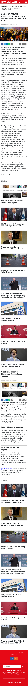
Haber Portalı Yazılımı (15, 682)
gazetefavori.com (6, 469)
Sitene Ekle (14, 654)
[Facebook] (2, 44)
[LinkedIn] (7, 44)
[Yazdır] (12, 44)
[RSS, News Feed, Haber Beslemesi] (16, 658)
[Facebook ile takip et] (12, 658)
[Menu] (26, 2)
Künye (9, 653)
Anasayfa (4, 653)
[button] (20, 44)
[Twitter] (5, 44)
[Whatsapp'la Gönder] (9, 44)
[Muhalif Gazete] (10, 1)
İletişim (15, 653)
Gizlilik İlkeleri (22, 653)
